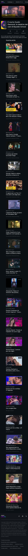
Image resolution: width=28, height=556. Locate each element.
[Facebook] (19, 516)
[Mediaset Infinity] (3, 2)
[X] (26, 516)
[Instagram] (22, 516)
